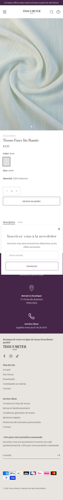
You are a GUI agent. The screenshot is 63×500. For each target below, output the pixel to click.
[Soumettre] (58, 455)
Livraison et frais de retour (16, 403)
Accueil (6, 369)
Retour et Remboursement (16, 408)
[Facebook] (4, 355)
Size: (5, 170)
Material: (7, 178)
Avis (20, 222)
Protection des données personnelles (22, 422)
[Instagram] (10, 355)
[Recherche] (51, 12)
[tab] (10, 222)
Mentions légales (12, 417)
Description (9, 222)
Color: (9, 153)
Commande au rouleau (14, 383)
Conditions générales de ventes (19, 412)
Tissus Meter (9, 135)
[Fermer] (59, 229)
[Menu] (4, 12)
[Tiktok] (17, 355)
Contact (7, 388)
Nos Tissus (8, 374)
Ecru (6, 161)
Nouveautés (9, 379)
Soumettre (32, 266)
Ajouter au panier (31, 201)
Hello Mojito (40, 488)
